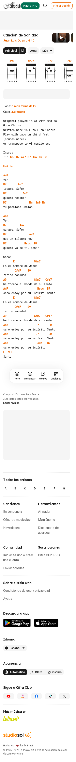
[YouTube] (8, 700)
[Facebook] (36, 700)
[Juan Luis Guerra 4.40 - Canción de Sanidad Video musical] (61, 38)
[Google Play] (17, 627)
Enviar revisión (11, 407)
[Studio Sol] (17, 739)
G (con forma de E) (24, 106)
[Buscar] (45, 6)
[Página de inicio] (12, 6)
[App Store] (46, 627)
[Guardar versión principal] (22, 50)
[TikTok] (50, 700)
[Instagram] (22, 700)
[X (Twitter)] (64, 700)
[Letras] (11, 723)
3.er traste (18, 111)
